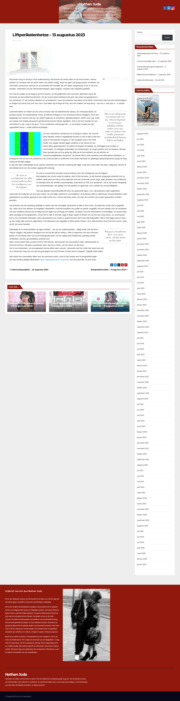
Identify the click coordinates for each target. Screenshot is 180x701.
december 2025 (143, 178)
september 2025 (143, 194)
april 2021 (141, 487)
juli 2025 (140, 205)
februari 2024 (142, 299)
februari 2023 (142, 365)
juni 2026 (140, 145)
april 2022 (141, 421)
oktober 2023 (142, 321)
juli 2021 (140, 470)
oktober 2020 (142, 515)
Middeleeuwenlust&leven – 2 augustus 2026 (154, 74)
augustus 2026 (142, 134)
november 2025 (143, 183)
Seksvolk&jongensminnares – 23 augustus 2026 (26, 304)
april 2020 (141, 548)
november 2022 (143, 382)
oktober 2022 (142, 388)
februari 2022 (142, 432)
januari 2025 (141, 238)
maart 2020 (141, 553)
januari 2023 (141, 371)
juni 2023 (140, 343)
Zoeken (140, 32)
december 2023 (143, 310)
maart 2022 (141, 426)
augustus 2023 (142, 332)
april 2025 (141, 222)
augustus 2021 (142, 465)
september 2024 (143, 261)
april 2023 (141, 354)
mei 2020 (140, 542)
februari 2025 (142, 233)
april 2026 (141, 156)
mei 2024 (140, 283)
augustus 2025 (142, 200)
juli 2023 (140, 338)
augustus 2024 (142, 266)
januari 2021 (141, 504)
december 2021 (143, 443)
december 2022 (143, 377)
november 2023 (143, 316)
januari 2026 (141, 172)
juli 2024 (140, 272)
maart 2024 (141, 294)
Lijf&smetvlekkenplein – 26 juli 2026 (150, 80)
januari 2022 (141, 437)
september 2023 (143, 327)
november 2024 (143, 250)
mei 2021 (140, 481)
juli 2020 (140, 531)
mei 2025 (140, 216)
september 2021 (143, 459)
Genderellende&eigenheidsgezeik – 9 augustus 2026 (110, 304)
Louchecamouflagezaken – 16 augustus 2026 (67, 304)
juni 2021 (140, 476)
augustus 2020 (142, 526)
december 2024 (143, 244)
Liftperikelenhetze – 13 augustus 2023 (48, 34)
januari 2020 (141, 564)
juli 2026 (140, 139)
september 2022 (143, 393)
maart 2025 (141, 227)
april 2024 (141, 288)
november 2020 (143, 509)
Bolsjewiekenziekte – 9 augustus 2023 (108, 270)
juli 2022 (140, 404)
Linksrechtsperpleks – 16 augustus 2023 (29, 270)
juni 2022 (140, 410)
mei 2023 (140, 349)
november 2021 (143, 448)
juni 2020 (140, 537)
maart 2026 (141, 161)
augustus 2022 (142, 399)
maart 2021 (141, 493)
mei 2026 (140, 150)
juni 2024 (140, 277)
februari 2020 (142, 559)
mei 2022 (140, 415)
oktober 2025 (142, 189)
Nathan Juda (90, 4)
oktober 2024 (142, 255)
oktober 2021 (142, 454)
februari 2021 (142, 498)
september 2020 (143, 520)
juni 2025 (140, 211)
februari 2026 (142, 167)
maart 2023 (141, 360)
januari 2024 (141, 305)
